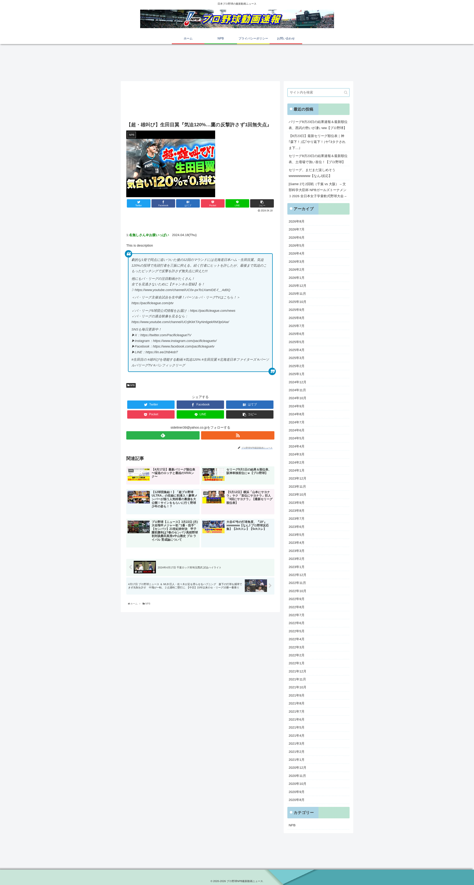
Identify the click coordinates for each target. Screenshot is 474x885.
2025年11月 (297, 293)
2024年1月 (297, 470)
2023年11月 (297, 486)
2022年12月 (297, 575)
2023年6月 (297, 527)
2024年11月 (297, 390)
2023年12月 (297, 478)
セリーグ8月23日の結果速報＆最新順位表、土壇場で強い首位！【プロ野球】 (318, 159)
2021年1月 (297, 760)
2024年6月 (297, 430)
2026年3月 (297, 261)
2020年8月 (297, 800)
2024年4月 (297, 446)
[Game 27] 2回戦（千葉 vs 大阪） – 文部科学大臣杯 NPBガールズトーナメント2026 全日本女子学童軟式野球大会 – (317, 190)
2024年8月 (297, 414)
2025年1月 (297, 374)
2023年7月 (297, 518)
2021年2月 (297, 752)
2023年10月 (297, 494)
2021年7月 (297, 711)
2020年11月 (297, 776)
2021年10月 (297, 687)
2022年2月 (297, 655)
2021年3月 (297, 743)
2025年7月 (297, 326)
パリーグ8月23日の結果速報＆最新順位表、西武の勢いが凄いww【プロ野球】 (318, 125)
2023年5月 (297, 535)
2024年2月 (297, 462)
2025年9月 (297, 310)
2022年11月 (297, 583)
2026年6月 (297, 237)
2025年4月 (297, 350)
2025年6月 (297, 334)
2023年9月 (297, 503)
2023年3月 (297, 551)
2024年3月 (297, 454)
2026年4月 (297, 253)
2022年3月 (297, 647)
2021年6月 (297, 719)
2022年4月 (297, 639)
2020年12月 (297, 767)
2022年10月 (297, 591)
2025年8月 (297, 318)
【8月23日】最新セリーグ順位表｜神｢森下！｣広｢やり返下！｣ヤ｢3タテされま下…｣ (317, 142)
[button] (346, 92)
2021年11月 (297, 679)
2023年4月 (297, 543)
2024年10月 (297, 398)
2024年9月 (297, 406)
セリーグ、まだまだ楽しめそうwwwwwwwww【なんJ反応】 (312, 173)
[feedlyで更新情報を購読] (163, 435)
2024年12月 (297, 382)
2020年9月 (297, 792)
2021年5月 (297, 727)
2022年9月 (297, 599)
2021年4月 (297, 735)
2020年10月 (297, 784)
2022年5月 (297, 631)
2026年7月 (297, 229)
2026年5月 (297, 245)
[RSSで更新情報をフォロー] (237, 435)
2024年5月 (297, 438)
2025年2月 (297, 366)
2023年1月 (297, 567)
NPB (132, 385)
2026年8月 (297, 221)
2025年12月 (297, 286)
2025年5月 (297, 342)
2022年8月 (297, 607)
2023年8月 (297, 510)
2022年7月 (297, 615)
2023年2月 (297, 559)
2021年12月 (297, 671)
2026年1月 (297, 278)
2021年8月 (297, 703)
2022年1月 (297, 663)
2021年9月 (297, 695)
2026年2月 (297, 269)
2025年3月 (297, 358)
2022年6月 (297, 623)
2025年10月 (297, 302)
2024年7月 (297, 422)
